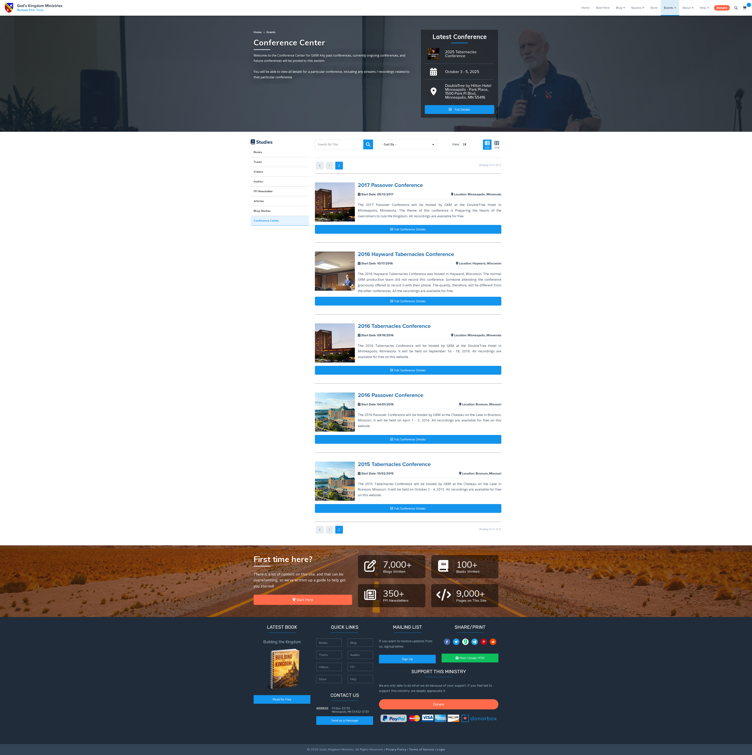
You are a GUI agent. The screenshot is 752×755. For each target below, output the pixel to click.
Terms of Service (421, 749)
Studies (636, 7)
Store (654, 7)
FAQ (353, 679)
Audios (258, 181)
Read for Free (282, 699)
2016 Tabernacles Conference (394, 326)
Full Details (462, 109)
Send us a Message (344, 720)
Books (258, 152)
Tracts (258, 162)
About (686, 7)
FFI (352, 667)
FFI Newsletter (263, 191)
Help (703, 7)
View (455, 144)
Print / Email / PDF (472, 658)
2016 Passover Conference (390, 395)
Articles (259, 201)
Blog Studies (262, 211)
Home (585, 7)
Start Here (603, 7)
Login (441, 749)
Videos (258, 172)
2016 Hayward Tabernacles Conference (406, 254)
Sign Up (407, 659)
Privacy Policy (396, 749)
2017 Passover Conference (390, 185)
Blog (619, 7)
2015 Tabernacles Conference (394, 464)
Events (668, 7)
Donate (722, 8)
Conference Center (266, 221)
